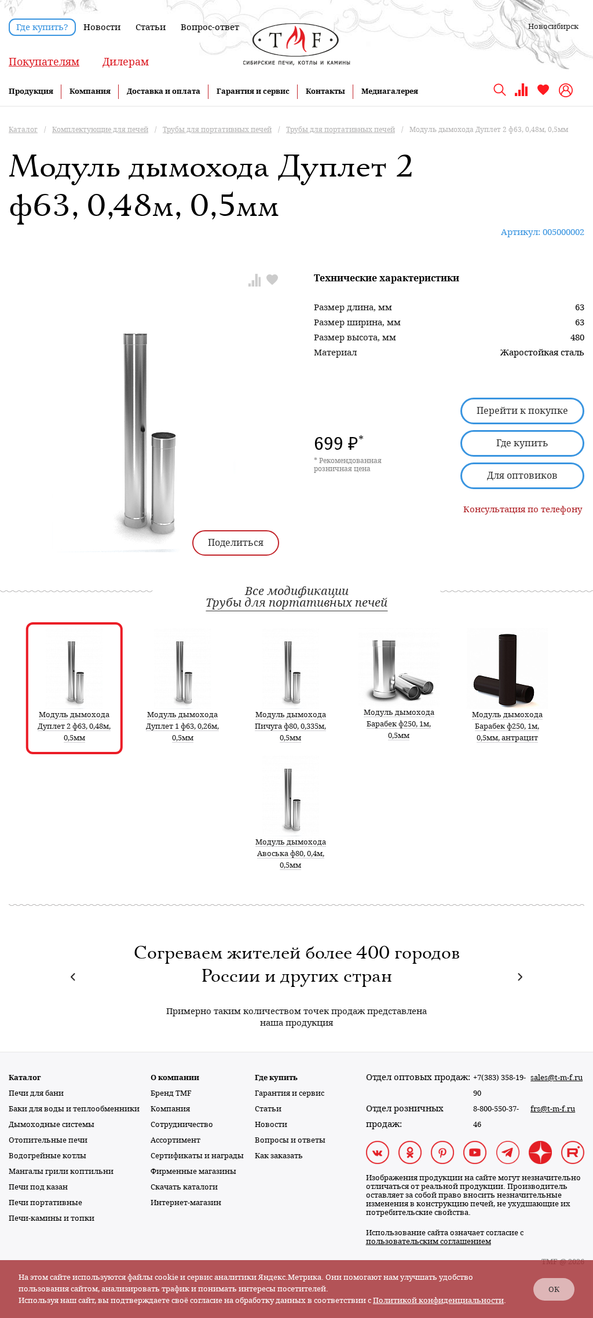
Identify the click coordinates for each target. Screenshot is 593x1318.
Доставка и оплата (163, 91)
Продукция (31, 91)
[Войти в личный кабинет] (567, 90)
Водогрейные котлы (47, 1155)
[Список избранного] (543, 94)
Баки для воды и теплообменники (74, 1108)
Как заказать (279, 1155)
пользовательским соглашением (428, 1241)
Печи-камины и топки (51, 1218)
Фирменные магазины (193, 1171)
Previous (73, 976)
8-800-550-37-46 (496, 1116)
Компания (90, 91)
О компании (175, 1077)
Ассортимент (175, 1140)
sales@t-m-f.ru (556, 1077)
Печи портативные (45, 1202)
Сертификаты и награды (197, 1155)
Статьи (151, 27)
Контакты (325, 91)
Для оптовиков (522, 475)
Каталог (25, 1077)
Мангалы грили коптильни (61, 1171)
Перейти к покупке (522, 410)
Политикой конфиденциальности (438, 1300)
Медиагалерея (389, 91)
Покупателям (44, 62)
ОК (553, 1289)
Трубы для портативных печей (296, 602)
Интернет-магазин (186, 1202)
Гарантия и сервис (253, 91)
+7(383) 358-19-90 (499, 1085)
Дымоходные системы (51, 1124)
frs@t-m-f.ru (552, 1108)
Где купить (522, 443)
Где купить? (42, 27)
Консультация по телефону (522, 509)
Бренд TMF (171, 1093)
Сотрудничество (182, 1124)
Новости (101, 27)
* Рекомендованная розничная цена (348, 465)
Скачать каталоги (184, 1187)
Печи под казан (38, 1187)
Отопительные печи (48, 1140)
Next (519, 976)
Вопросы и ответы (290, 1140)
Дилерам (126, 62)
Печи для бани (36, 1093)
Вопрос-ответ (210, 27)
